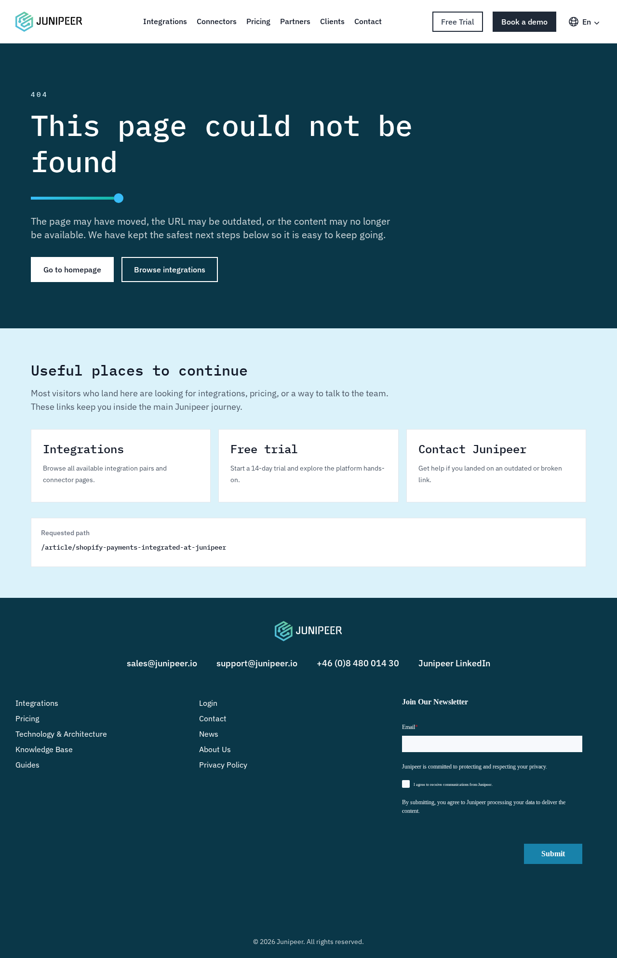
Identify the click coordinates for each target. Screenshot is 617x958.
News (208, 734)
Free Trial (457, 22)
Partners (295, 21)
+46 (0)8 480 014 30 (358, 663)
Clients (332, 21)
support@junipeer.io (256, 663)
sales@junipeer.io (162, 663)
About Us (215, 749)
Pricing (258, 21)
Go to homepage (72, 269)
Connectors (217, 21)
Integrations (165, 21)
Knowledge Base (44, 749)
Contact (368, 21)
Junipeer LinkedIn (454, 663)
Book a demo (524, 22)
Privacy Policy (223, 764)
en (586, 22)
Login (208, 703)
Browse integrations (169, 269)
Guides (27, 764)
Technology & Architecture (61, 734)
